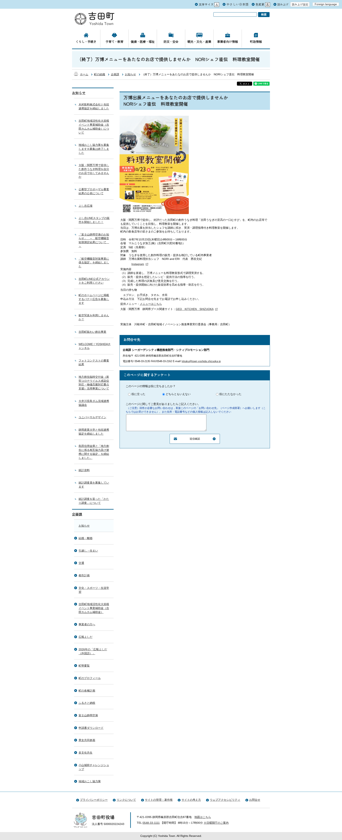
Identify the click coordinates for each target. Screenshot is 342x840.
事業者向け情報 (227, 41)
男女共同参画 (87, 740)
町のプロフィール (90, 678)
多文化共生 (85, 752)
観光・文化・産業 (199, 41)
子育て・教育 (114, 41)
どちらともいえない (178, 394)
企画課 (115, 74)
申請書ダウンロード (91, 727)
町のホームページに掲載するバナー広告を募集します (94, 299)
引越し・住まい (88, 550)
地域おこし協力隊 (90, 781)
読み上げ (282, 4)
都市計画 (84, 575)
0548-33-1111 (151, 822)
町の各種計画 (87, 690)
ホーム (84, 74)
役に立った (138, 394)
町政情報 (256, 41)
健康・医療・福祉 (143, 41)
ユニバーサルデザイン (92, 417)
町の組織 (99, 74)
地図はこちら (202, 817)
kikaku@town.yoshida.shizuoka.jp (201, 361)
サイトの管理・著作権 (159, 799)
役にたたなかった (230, 394)
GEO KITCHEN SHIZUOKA (195, 309)
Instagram (137, 264)
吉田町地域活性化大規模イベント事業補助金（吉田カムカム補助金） (94, 608)
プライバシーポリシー (94, 799)
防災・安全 (170, 41)
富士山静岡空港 (88, 715)
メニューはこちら (151, 303)
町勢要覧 (84, 665)
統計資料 (84, 470)
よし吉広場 (85, 205)
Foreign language (326, 4)
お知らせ (130, 74)
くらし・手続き (86, 41)
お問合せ (254, 799)
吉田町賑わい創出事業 (92, 331)
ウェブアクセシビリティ (225, 799)
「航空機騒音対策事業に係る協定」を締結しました (94, 262)
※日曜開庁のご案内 (216, 822)
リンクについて (126, 799)
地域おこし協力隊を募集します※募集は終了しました (94, 148)
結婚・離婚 (85, 538)
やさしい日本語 (237, 4)
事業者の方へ (87, 624)
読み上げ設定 (300, 4)
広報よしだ (85, 636)
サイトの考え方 (191, 799)
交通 (81, 562)
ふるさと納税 (87, 702)
